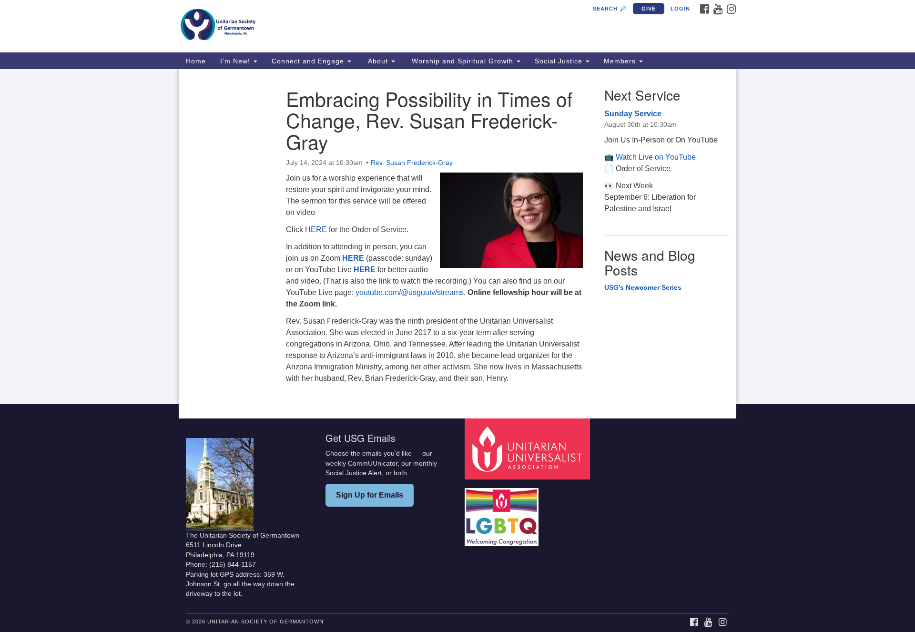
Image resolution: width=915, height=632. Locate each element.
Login (680, 8)
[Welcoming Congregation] (503, 512)
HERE (316, 229)
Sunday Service (632, 114)
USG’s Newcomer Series (642, 287)
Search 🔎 (610, 8)
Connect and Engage (309, 61)
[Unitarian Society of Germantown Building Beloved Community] (341, 26)
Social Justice (560, 61)
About (378, 61)
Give (648, 8)
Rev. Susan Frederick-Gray (412, 162)
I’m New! (236, 61)
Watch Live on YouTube (656, 157)
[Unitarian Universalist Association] (528, 448)
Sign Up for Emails (369, 495)
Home (196, 61)
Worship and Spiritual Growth (462, 61)
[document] (457, 236)
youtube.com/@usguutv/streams (410, 292)
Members (621, 61)
